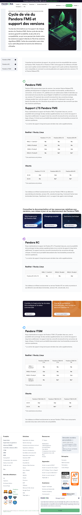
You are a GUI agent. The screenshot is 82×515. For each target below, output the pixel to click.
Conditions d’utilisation (36, 510)
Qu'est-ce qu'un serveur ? (48, 475)
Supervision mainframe (29, 455)
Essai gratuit (6, 457)
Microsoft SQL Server (28, 488)
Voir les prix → (30, 314)
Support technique (47, 486)
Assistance (58, 5)
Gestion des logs (27, 442)
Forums (44, 456)
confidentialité (21, 510)
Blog (43, 454)
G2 (4, 478)
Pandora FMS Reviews (15, 491)
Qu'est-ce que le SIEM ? (48, 465)
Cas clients (45, 449)
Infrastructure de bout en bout (31, 445)
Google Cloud (26, 490)
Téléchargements (46, 445)
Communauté (45, 494)
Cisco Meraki (26, 470)
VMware (25, 485)
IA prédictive (26, 462)
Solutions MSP (27, 457)
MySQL (25, 475)
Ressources (31, 4)
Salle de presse (65, 462)
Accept (60, 510)
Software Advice (7, 483)
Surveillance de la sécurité (29, 452)
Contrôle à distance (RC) (10, 447)
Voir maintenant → (31, 225)
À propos (64, 460)
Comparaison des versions (10, 460)
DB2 (24, 493)
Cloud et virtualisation (28, 450)
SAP (24, 482)
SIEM (4, 452)
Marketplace (45, 443)
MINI (4, 455)
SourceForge (6, 485)
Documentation (46, 447)
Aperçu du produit (8, 462)
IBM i (24, 472)
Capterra (5, 480)
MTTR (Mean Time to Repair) (50, 470)
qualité (26, 510)
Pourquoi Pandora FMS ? (42, 4)
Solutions (24, 4)
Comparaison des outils (48, 453)
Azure (24, 467)
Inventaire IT (26, 460)
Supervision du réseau (28, 440)
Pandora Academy (47, 491)
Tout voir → (26, 495)
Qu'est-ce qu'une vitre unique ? (50, 467)
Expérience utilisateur (28, 447)
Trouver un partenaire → (62, 314)
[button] (79, 498)
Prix (24, 6)
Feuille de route (7, 465)
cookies (29, 510)
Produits (18, 4)
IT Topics (44, 440)
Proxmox (25, 480)
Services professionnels (48, 489)
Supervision (6, 440)
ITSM (4, 450)
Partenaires (18, 6)
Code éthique (65, 467)
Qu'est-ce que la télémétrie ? (49, 472)
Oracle (24, 477)
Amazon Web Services (29, 465)
